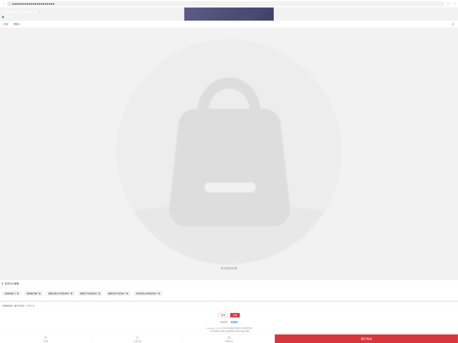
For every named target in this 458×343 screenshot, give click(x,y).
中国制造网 (7, 305)
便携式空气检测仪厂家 (118, 293)
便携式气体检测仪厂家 (90, 293)
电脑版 (234, 322)
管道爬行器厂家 (34, 293)
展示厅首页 (19, 305)
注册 (235, 315)
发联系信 (229, 341)
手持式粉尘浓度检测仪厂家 (148, 293)
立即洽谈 (137, 341)
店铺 (46, 341)
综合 (5, 24)
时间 (16, 24)
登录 (223, 315)
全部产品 (31, 305)
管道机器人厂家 (12, 293)
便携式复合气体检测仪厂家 (60, 293)
